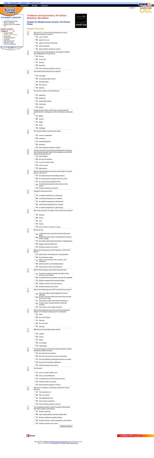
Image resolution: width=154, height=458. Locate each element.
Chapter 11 (24, 2)
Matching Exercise (9, 41)
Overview (6, 39)
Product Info (24, 5)
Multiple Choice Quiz (10, 34)
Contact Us (44, 5)
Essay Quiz (7, 36)
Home (6, 2)
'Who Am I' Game (9, 42)
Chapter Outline (8, 33)
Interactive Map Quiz (10, 44)
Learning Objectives (9, 37)
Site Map (34, 5)
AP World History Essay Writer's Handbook (11, 22)
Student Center (14, 2)
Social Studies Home (10, 5)
